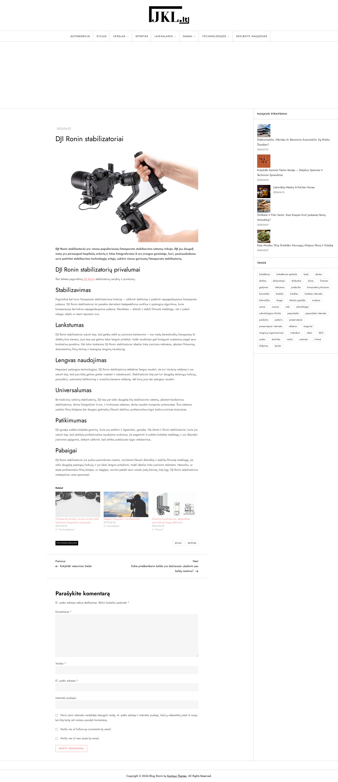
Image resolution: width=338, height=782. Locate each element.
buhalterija (264, 274)
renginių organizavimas (271, 332)
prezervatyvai (296, 319)
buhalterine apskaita (287, 274)
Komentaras (63, 612)
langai (280, 300)
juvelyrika (296, 287)
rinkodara (295, 332)
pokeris (279, 319)
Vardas (60, 663)
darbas (262, 280)
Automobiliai (80, 36)
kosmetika (264, 293)
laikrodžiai (264, 300)
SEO (321, 332)
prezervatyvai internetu (270, 326)
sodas (262, 339)
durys (311, 280)
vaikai (290, 339)
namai (262, 306)
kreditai (280, 293)
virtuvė (317, 339)
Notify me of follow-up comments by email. (86, 729)
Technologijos (214, 36)
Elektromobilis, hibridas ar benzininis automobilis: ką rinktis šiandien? (293, 142)
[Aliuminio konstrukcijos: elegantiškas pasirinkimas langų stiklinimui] (174, 504)
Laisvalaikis (164, 36)
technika (192, 543)
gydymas (263, 287)
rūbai (309, 332)
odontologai (302, 306)
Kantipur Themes (176, 776)
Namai (187, 36)
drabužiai (296, 280)
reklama (293, 326)
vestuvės (303, 339)
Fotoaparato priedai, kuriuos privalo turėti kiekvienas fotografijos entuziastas (77, 520)
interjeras (279, 287)
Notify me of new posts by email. (80, 738)
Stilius (102, 36)
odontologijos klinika (270, 313)
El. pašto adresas (66, 681)
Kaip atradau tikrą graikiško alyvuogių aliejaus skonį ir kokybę (295, 245)
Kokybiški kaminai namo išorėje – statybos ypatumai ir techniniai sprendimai (290, 172)
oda (288, 306)
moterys (316, 300)
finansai (324, 280)
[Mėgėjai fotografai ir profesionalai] (126, 504)
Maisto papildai (297, 300)
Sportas (142, 36)
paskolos (263, 319)
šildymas (263, 345)
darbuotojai (279, 280)
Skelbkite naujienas (251, 36)
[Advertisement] (169, 75)
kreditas (294, 293)
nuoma (275, 306)
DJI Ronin (89, 279)
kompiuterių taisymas (318, 287)
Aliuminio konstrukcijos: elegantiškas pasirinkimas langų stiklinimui (171, 520)
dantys (318, 274)
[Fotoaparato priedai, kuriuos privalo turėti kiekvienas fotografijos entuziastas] (77, 504)
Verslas (119, 36)
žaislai (278, 345)
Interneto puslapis (65, 698)
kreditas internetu (313, 293)
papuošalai (293, 313)
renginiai (308, 326)
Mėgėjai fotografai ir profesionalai (122, 519)
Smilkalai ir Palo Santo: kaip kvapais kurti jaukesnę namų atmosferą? (291, 217)
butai (306, 274)
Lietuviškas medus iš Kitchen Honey (294, 187)
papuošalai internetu (315, 313)
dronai (178, 543)
